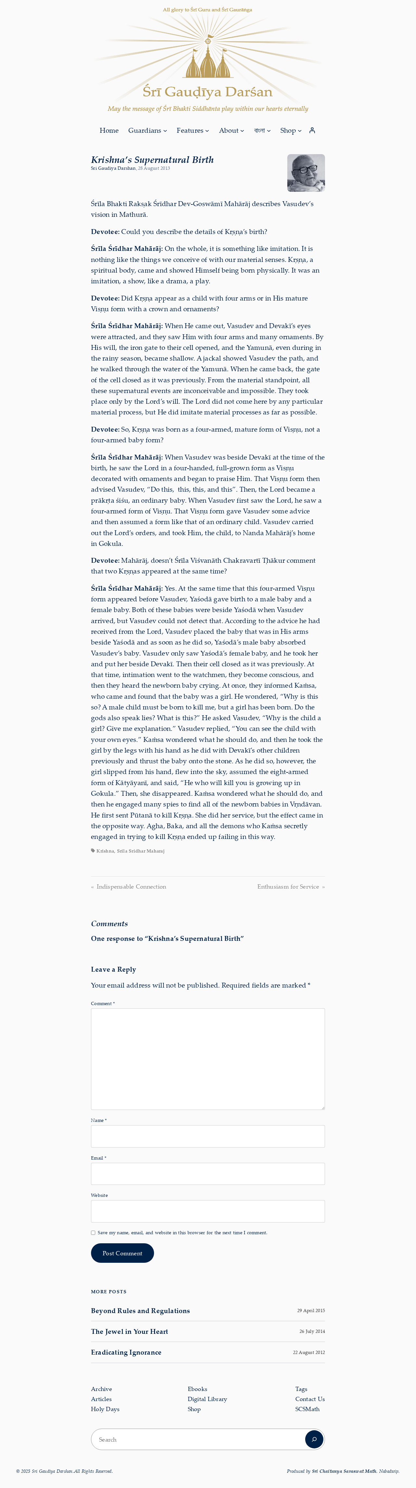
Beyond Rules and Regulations (140, 1310)
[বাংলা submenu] (269, 130)
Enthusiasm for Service (288, 886)
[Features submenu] (207, 130)
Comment (103, 1003)
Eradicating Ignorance (126, 1352)
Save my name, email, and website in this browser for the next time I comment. (182, 1232)
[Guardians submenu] (165, 130)
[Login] (312, 130)
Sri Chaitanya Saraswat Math (344, 1471)
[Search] (314, 1439)
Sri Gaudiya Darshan (113, 168)
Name (99, 1120)
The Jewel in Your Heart (129, 1331)
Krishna (105, 851)
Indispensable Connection (131, 886)
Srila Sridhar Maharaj (141, 851)
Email (98, 1158)
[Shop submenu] (300, 130)
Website (99, 1195)
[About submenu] (242, 130)
